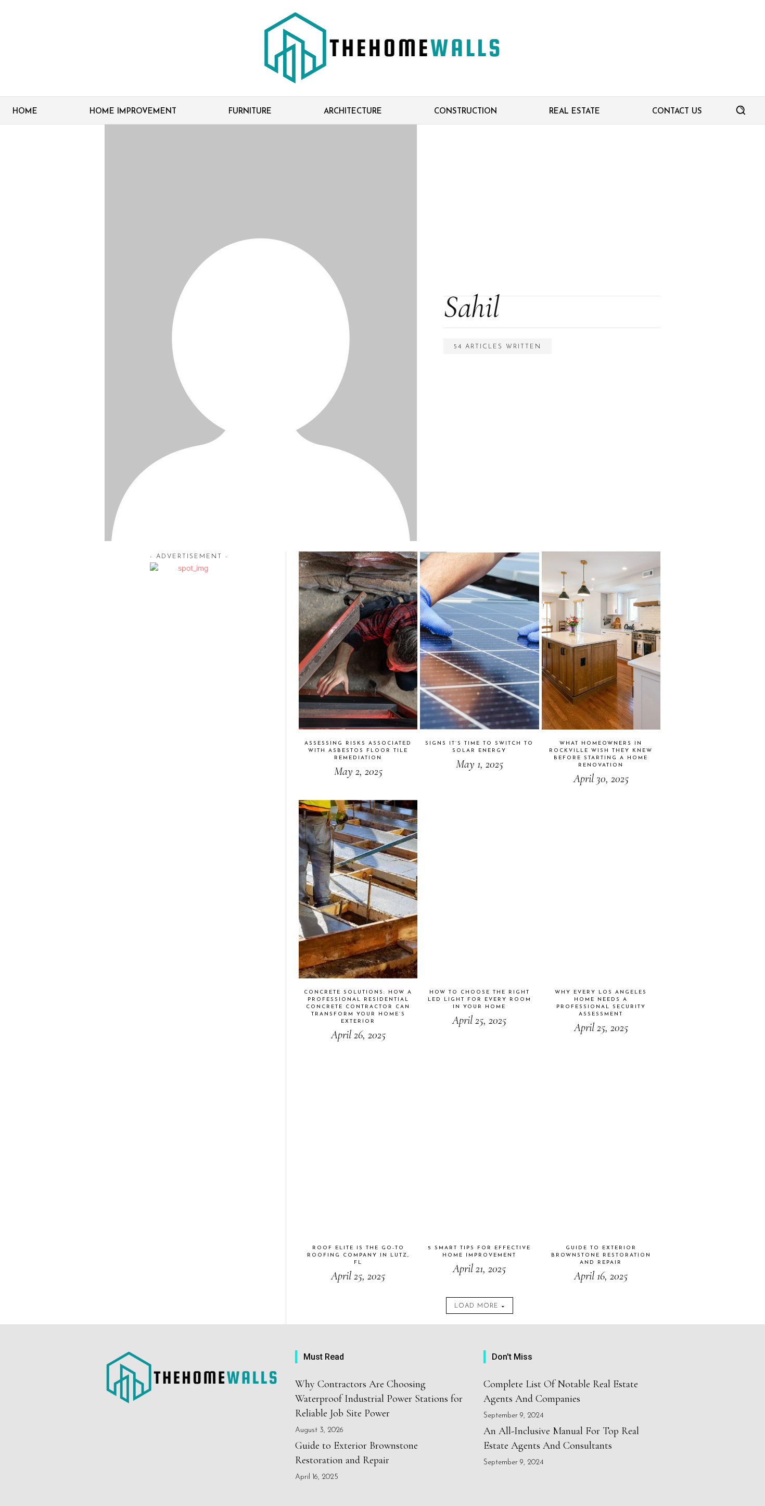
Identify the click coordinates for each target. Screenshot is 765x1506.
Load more (476, 1306)
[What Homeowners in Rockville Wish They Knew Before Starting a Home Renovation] (601, 640)
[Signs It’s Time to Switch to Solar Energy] (479, 640)
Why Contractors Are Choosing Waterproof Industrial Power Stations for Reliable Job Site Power (379, 1399)
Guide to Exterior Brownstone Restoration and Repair (601, 1255)
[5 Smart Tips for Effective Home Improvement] (479, 1145)
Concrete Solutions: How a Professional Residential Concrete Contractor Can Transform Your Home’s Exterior (358, 1006)
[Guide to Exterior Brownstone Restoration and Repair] (601, 1145)
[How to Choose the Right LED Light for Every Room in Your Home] (479, 889)
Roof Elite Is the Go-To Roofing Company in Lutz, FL (358, 1255)
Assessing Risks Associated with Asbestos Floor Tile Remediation (358, 751)
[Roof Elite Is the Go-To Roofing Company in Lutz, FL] (358, 1145)
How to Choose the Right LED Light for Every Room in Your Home (479, 999)
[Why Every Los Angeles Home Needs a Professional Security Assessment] (601, 889)
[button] (740, 109)
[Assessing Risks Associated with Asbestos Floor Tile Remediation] (358, 640)
